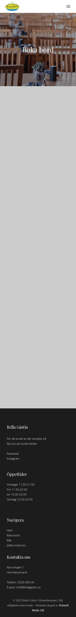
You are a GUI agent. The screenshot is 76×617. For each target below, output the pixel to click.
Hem (10, 530)
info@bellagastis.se (28, 587)
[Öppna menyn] (68, 6)
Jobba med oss (16, 545)
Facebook (13, 453)
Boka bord (13, 535)
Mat (9, 540)
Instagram (13, 458)
